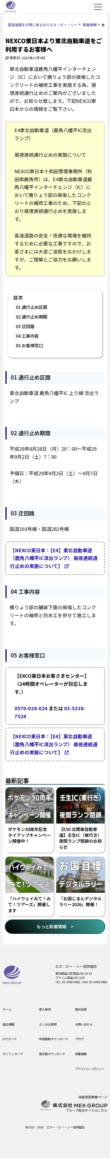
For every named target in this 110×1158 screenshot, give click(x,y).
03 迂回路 (25, 326)
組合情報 (8, 1024)
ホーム (7, 1009)
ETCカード (10, 1039)
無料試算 (81, 1009)
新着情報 (81, 1054)
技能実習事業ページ (92, 1097)
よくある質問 (48, 1024)
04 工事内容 (27, 336)
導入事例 (45, 1009)
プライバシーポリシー (89, 1069)
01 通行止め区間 (31, 307)
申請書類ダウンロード (53, 1039)
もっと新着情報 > (55, 926)
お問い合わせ (84, 1024)
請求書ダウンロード (52, 1054)
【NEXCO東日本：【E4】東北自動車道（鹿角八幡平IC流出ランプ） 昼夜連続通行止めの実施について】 (53, 558)
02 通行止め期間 (31, 316)
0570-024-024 (31, 708)
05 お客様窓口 (29, 345)
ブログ (79, 1039)
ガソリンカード (13, 1054)
